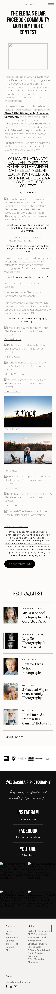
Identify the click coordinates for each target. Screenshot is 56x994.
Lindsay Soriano (13, 488)
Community (27, 4)
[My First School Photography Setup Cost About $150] (11, 615)
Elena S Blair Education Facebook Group (27, 543)
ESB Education (17, 76)
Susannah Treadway (16, 526)
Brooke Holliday (13, 339)
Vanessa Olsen (12, 391)
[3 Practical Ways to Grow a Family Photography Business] (11, 691)
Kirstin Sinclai (11, 356)
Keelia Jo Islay (12, 429)
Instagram (10, 295)
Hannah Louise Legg (28, 162)
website (31, 295)
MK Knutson (11, 470)
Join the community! (20, 563)
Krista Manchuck (14, 505)
